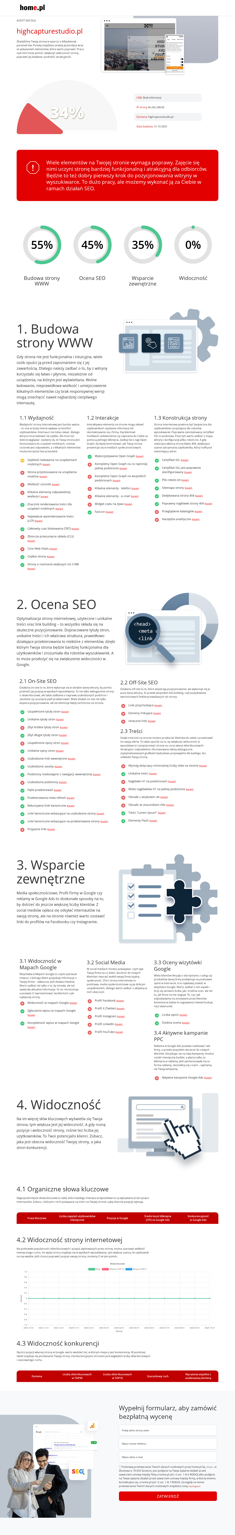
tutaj (185, 1486)
